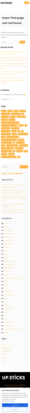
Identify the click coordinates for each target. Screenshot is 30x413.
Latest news (6, 271)
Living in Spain (7, 274)
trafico (25, 151)
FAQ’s (3, 358)
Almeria (10, 111)
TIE (14, 151)
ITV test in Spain (6, 128)
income (21, 125)
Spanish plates (19, 148)
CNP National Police (9, 237)
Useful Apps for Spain (9, 322)
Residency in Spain (6, 142)
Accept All (15, 405)
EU (22, 114)
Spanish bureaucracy (12, 145)
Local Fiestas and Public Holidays (12, 278)
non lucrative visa (6, 134)
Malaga (5, 281)
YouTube (5, 332)
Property (5, 305)
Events (5, 251)
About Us (16, 387)
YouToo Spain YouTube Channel (12, 329)
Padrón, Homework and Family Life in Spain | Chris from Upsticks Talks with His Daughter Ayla (15, 66)
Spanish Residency (6, 151)
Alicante (4, 111)
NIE (18, 131)
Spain (3, 145)
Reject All (15, 409)
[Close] (28, 389)
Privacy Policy (11, 401)
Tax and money (7, 312)
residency (21, 139)
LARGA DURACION (8, 268)
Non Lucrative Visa (8, 295)
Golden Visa (6, 254)
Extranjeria (4, 119)
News (3, 361)
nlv (22, 131)
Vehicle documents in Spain (9, 157)
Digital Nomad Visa (8, 240)
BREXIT (16, 111)
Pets (4, 302)
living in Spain (15, 128)
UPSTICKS (4, 154)
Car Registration (7, 230)
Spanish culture (24, 145)
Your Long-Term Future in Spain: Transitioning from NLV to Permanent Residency (13, 80)
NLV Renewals (7, 291)
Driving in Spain (16, 114)
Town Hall (19, 151)
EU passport (6, 247)
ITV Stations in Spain (9, 264)
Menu (26, 2)
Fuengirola (12, 119)
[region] (15, 400)
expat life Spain (21, 116)
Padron (5, 298)
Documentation (6, 114)
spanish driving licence (7, 148)
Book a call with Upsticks (12, 173)
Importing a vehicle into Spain (9, 125)
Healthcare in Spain (8, 261)
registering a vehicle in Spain (9, 139)
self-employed (20, 142)
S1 (13, 142)
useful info (11, 154)
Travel (5, 319)
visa (19, 157)
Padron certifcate (23, 134)
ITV (26, 125)
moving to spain (6, 131)
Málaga (14, 131)
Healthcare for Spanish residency (10, 122)
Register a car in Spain (12, 136)
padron (14, 134)
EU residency (5, 116)
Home (3, 344)
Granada (5, 257)
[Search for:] (10, 42)
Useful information (8, 325)
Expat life (12, 116)
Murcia (5, 285)
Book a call (5, 354)
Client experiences (8, 233)
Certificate (22, 111)
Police (3, 136)
